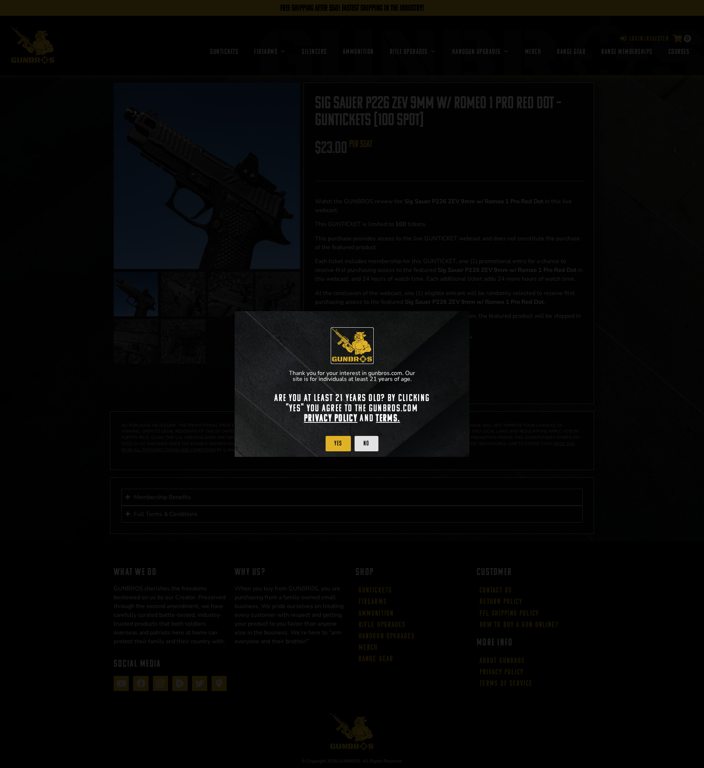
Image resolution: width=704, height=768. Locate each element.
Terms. (388, 418)
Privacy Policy (331, 418)
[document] (352, 384)
